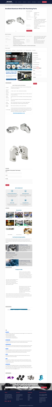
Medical (29, 396)
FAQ (24, 50)
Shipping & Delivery (28, 50)
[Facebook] (5, 401)
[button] (44, 2)
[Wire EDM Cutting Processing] (12, 262)
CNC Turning (18, 396)
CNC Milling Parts (35, 57)
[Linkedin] (10, 401)
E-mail (6, 175)
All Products (35, 53)
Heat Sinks (34, 60)
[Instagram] (8, 401)
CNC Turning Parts (35, 55)
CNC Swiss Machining (19, 395)
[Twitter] (6, 401)
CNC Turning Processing (10, 252)
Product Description (8, 50)
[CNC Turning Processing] (25, 255)
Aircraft (29, 395)
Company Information (19, 50)
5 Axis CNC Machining (19, 394)
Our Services (13, 50)
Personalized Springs (36, 64)
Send (35, 83)
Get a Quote (33, 50)
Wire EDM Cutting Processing (24, 260)
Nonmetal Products (36, 66)
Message (6, 178)
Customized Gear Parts (36, 62)
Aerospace (29, 394)
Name (6, 171)
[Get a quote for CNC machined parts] (18, 76)
